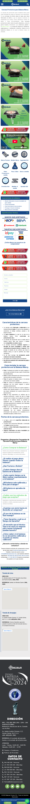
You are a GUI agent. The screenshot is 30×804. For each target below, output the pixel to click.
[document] (15, 402)
